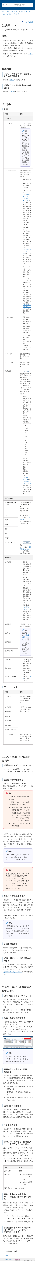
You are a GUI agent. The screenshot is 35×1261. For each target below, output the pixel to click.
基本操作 (8, 1259)
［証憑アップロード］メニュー (27, 251)
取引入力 (16, 14)
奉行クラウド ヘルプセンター (10, 11)
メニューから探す (7, 14)
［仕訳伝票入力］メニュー (12, 972)
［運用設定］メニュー (25, 637)
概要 (7, 1255)
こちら (30, 54)
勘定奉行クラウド (26, 11)
